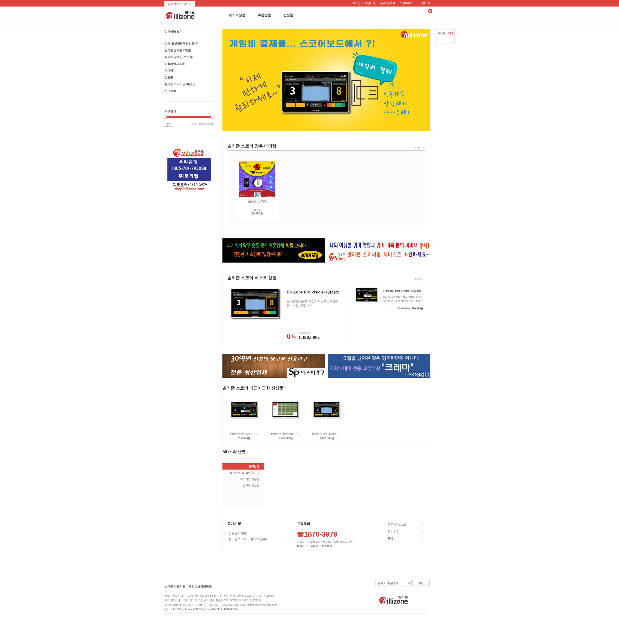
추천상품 (264, 15)
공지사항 (393, 531)
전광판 (168, 77)
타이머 (168, 70)
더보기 (418, 147)
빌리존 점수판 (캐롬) (177, 50)
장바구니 (425, 3)
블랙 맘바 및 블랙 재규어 (244, 472)
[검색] (416, 15)
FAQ (390, 538)
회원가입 (370, 3)
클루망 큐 (254, 466)
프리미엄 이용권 (249, 479)
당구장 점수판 (251, 485)
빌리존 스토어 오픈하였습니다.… (250, 539)
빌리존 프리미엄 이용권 (179, 84)
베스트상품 (236, 15)
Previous (227, 75)
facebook (416, 598)
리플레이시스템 (174, 63)
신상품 (288, 15)
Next (425, 75)
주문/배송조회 (387, 3)
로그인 (356, 3)
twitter (426, 598)
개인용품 (170, 91)
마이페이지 (406, 3)
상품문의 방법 (238, 533)
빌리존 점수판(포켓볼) (178, 57)
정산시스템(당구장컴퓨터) (181, 43)
